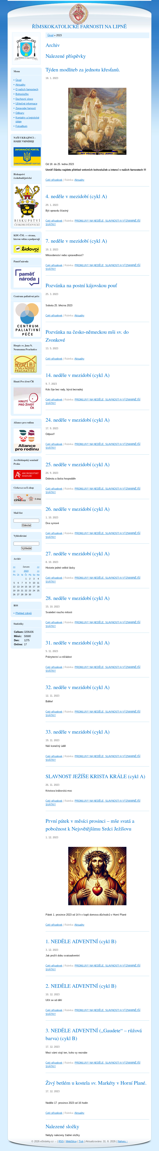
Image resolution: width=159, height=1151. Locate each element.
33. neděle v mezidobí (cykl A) (78, 731)
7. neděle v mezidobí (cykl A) (76, 240)
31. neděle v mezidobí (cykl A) (78, 642)
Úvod (50, 35)
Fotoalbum (21, 126)
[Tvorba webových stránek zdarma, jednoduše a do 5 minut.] (55, 1142)
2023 (26, 571)
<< (14, 567)
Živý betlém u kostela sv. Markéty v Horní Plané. (96, 1082)
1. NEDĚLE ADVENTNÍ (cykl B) (81, 941)
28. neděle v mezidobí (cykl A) (78, 597)
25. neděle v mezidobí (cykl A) (78, 464)
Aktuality (79, 179)
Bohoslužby (22, 94)
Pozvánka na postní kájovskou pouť (81, 285)
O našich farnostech (27, 89)
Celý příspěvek (54, 179)
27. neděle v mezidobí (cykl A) (78, 553)
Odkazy (20, 113)
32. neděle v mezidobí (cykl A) (78, 687)
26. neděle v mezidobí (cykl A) (78, 508)
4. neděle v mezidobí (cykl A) (76, 196)
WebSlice (71, 1141)
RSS (61, 1141)
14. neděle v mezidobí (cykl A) (78, 374)
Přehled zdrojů (24, 613)
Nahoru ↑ (123, 1141)
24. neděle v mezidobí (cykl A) (78, 419)
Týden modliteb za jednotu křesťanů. (83, 69)
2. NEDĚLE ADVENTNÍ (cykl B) (81, 985)
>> (38, 567)
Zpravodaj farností (26, 108)
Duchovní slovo (24, 98)
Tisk (81, 1141)
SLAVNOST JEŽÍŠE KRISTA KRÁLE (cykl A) (95, 776)
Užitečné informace (26, 103)
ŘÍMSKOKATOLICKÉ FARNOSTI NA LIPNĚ (79, 26)
